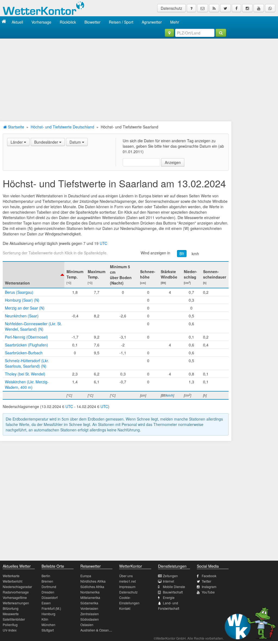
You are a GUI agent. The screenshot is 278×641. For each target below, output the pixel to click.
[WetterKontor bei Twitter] (225, 8)
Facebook (209, 575)
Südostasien (89, 619)
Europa (85, 575)
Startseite (15, 127)
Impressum (127, 586)
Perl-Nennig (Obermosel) (26, 337)
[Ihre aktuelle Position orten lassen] (169, 33)
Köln (45, 619)
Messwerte (11, 613)
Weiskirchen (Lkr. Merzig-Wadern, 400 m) (27, 384)
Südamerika (89, 603)
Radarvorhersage (16, 592)
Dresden (48, 592)
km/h (169, 395)
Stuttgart (48, 630)
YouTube (208, 592)
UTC (103, 243)
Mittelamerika (90, 597)
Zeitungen (170, 575)
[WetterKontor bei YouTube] (259, 8)
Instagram (209, 586)
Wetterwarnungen (16, 603)
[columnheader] (33, 274)
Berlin (46, 575)
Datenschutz (171, 8)
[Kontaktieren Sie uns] (202, 8)
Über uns (126, 575)
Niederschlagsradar (17, 586)
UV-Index (10, 630)
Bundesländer (46, 142)
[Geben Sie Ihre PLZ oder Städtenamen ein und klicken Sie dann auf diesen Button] (221, 33)
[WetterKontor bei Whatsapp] (270, 8)
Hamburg (48, 613)
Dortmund (49, 586)
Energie (169, 597)
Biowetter (92, 22)
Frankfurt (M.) (51, 608)
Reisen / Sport (121, 22)
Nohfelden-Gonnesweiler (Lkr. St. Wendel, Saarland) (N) (33, 326)
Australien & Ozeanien (96, 630)
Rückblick (68, 22)
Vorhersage (41, 22)
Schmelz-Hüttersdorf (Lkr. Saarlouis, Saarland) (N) (27, 363)
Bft (181, 253)
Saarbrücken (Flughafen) (26, 345)
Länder (17, 142)
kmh (195, 253)
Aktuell (17, 22)
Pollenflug (10, 624)
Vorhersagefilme (15, 597)
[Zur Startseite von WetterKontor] (4, 21)
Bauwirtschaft (173, 592)
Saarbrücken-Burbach (24, 352)
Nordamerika (90, 592)
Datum (76, 142)
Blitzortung (10, 608)
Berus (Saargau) (19, 292)
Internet (168, 581)
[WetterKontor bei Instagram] (247, 8)
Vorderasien (89, 608)
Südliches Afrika (92, 586)
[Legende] (191, 8)
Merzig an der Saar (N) (25, 308)
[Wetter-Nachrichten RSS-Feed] (214, 8)
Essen (46, 603)
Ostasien (86, 624)
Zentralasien (89, 613)
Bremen (47, 581)
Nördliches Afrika (93, 581)
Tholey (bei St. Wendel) (25, 374)
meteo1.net (127, 581)
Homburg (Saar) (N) (22, 300)
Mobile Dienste (174, 586)
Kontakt (124, 608)
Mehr (174, 22)
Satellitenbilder (14, 619)
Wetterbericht (12, 581)
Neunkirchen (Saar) (22, 315)
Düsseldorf (50, 597)
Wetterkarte (11, 575)
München (48, 624)
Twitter (206, 581)
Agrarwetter (152, 22)
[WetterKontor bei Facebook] (236, 8)
